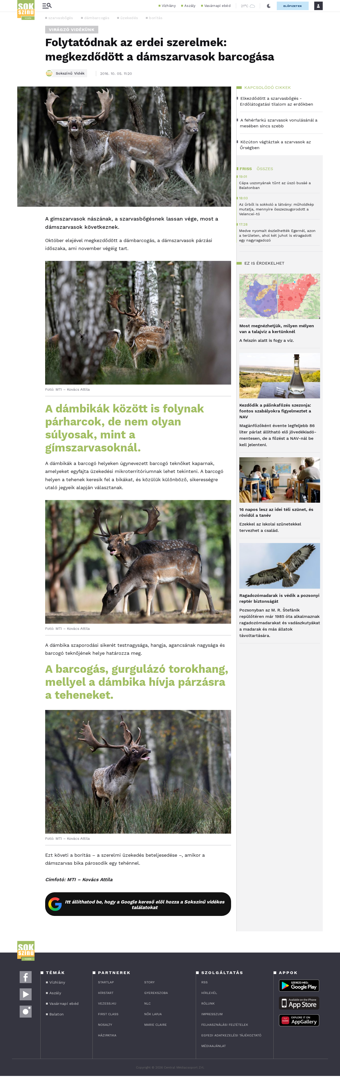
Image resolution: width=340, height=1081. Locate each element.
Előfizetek (292, 6)
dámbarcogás (96, 18)
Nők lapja (153, 1014)
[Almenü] (47, 6)
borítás (155, 18)
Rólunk (208, 1003)
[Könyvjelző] (23, 250)
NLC (147, 1003)
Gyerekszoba (156, 993)
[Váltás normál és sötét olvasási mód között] (269, 6)
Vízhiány (169, 6)
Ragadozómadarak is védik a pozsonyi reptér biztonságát (279, 598)
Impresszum (212, 1014)
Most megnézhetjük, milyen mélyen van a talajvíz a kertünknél (276, 328)
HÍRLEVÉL (209, 993)
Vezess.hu (107, 1003)
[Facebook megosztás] (23, 220)
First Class (108, 1014)
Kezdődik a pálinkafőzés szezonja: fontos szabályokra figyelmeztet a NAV (275, 411)
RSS (204, 982)
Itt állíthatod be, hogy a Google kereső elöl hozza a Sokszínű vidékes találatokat (144, 904)
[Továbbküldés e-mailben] (23, 235)
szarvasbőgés (60, 18)
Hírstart (105, 993)
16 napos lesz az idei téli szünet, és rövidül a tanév (276, 512)
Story (149, 982)
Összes (265, 168)
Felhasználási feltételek (224, 1025)
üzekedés (129, 18)
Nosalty (105, 1025)
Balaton (56, 1014)
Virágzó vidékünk (72, 29)
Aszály (190, 6)
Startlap (106, 982)
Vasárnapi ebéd (217, 6)
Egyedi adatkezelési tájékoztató (231, 1035)
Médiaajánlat (213, 1046)
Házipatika (107, 1035)
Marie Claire (155, 1025)
